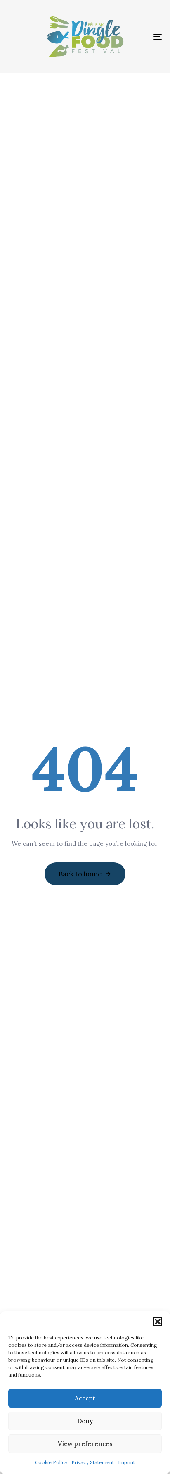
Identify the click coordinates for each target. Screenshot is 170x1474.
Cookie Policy (51, 1462)
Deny (85, 1421)
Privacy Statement (92, 1462)
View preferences (85, 1444)
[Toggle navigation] (136, 36)
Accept (85, 1398)
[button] (157, 1321)
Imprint (126, 1462)
